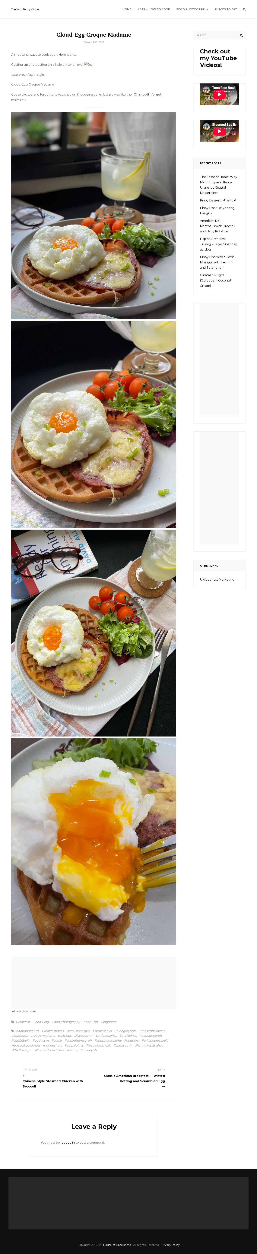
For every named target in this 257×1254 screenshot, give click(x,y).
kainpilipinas (74, 1045)
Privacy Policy (170, 1245)
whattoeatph (21, 1050)
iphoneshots (52, 1045)
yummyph (89, 1050)
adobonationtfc (27, 1031)
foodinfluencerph (78, 1040)
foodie (56, 1040)
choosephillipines (151, 1031)
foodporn (131, 1040)
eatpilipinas (128, 1035)
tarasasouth (123, 1045)
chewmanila (102, 1031)
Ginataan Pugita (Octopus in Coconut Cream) (215, 280)
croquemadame (42, 1035)
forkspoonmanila (155, 1040)
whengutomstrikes (49, 1050)
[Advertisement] (95, 984)
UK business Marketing (217, 579)
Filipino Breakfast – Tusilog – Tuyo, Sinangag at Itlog (218, 244)
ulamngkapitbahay (148, 1045)
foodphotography (108, 1040)
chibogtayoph (125, 1031)
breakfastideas (53, 1031)
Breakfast (23, 1022)
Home (127, 9)
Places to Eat (226, 9)
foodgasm (41, 1040)
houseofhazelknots (25, 1045)
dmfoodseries (106, 1035)
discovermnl (83, 1035)
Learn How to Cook (154, 9)
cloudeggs (19, 1035)
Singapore (108, 1022)
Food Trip (91, 1022)
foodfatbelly (20, 1040)
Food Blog (41, 1022)
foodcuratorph (150, 1035)
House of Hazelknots (117, 1245)
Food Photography (192, 9)
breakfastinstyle (78, 1031)
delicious (64, 1035)
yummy (72, 1050)
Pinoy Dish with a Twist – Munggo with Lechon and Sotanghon (218, 262)
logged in (68, 1142)
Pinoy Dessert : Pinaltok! (218, 200)
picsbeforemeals (98, 1045)
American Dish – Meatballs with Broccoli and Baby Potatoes (217, 226)
